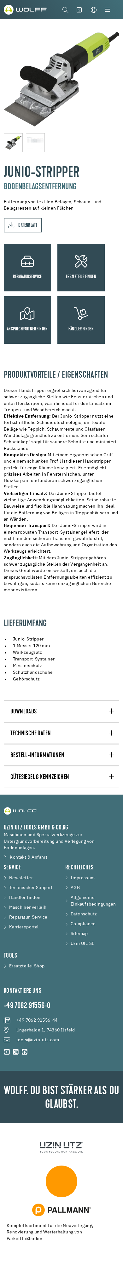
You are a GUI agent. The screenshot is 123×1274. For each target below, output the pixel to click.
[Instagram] (16, 1052)
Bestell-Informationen (37, 755)
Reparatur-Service (28, 917)
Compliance (83, 924)
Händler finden (25, 897)
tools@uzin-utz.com (37, 1040)
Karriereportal (24, 927)
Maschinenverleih (27, 907)
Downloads (23, 711)
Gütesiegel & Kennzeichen (39, 777)
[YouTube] (7, 1052)
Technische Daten (30, 733)
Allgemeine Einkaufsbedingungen (93, 901)
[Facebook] (24, 1052)
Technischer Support (31, 888)
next (116, 76)
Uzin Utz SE (82, 943)
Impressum (83, 878)
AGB (75, 888)
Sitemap (79, 934)
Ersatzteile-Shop (26, 966)
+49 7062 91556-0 (27, 1006)
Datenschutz (84, 914)
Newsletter (21, 878)
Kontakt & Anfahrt (28, 857)
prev (7, 76)
